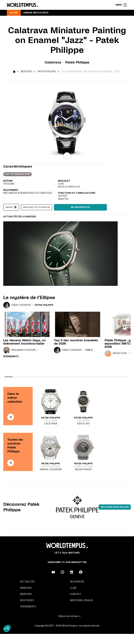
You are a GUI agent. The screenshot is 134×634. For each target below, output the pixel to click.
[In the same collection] (10, 417)
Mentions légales (81, 600)
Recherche (77, 582)
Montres (26, 72)
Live (15, 13)
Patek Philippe (46, 72)
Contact (75, 594)
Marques (26, 588)
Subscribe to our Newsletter (67, 562)
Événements (11, 356)
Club (73, 588)
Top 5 (88, 350)
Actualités (27, 582)
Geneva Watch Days (35, 13)
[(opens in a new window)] (53, 572)
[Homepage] (22, 5)
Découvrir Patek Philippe (115, 507)
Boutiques (27, 600)
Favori (9, 207)
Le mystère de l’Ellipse (29, 297)
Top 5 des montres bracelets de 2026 (76, 342)
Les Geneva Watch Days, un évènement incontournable (24, 342)
